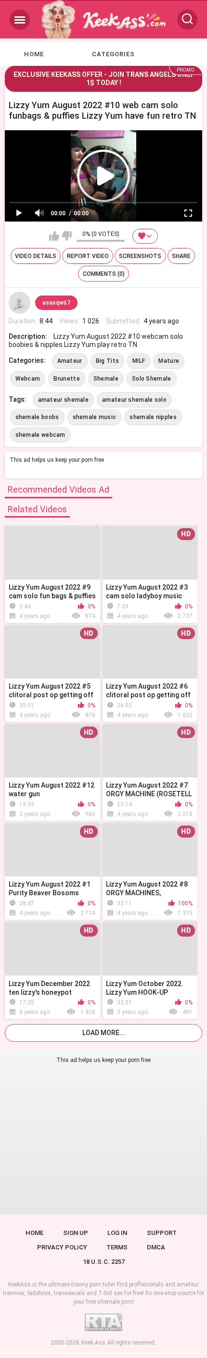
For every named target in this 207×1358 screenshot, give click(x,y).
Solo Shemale (151, 378)
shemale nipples (153, 417)
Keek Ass (93, 1342)
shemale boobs (37, 417)
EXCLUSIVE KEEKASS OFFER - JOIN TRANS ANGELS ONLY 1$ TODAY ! (103, 78)
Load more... (103, 1033)
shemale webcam (40, 435)
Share (181, 256)
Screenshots (140, 256)
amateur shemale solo (134, 399)
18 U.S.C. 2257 (104, 1261)
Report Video (88, 256)
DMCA (156, 1247)
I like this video (54, 236)
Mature (168, 361)
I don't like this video (67, 236)
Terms (117, 1247)
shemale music (94, 417)
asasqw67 (56, 302)
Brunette (66, 378)
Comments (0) (104, 274)
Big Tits (107, 361)
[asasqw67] (20, 303)
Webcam (27, 378)
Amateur (69, 361)
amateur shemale (63, 399)
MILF (138, 361)
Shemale (105, 378)
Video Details (35, 256)
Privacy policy (62, 1247)
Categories (113, 54)
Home (34, 54)
